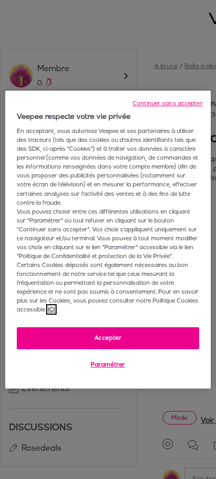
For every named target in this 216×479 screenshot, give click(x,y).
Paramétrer (108, 364)
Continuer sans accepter (168, 103)
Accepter (108, 338)
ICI (51, 309)
